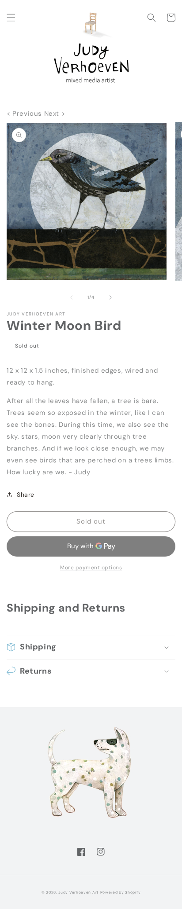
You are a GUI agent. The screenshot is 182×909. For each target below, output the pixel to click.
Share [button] (25, 494)
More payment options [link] (91, 567)
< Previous (25, 113)
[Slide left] (71, 297)
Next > (54, 113)
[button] (11, 17)
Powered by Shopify (120, 892)
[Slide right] (110, 297)
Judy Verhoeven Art (78, 892)
